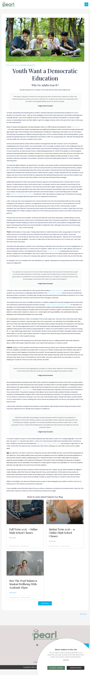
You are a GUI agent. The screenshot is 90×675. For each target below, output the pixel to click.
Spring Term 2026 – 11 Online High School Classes (62, 532)
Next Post (84, 614)
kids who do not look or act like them (49, 443)
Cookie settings (75, 668)
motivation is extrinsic (54, 293)
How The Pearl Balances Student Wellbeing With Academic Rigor (23, 584)
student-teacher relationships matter (57, 305)
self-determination (25, 389)
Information (10, 65)
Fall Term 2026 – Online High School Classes (23, 530)
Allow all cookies (56, 668)
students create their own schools (21, 194)
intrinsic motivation (57, 290)
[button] (37, 645)
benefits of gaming (53, 251)
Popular (17, 65)
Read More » (13, 538)
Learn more (66, 660)
